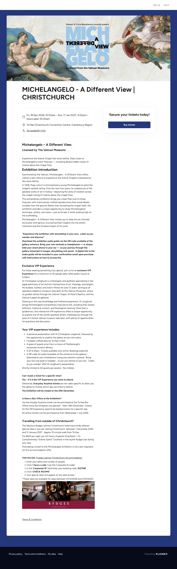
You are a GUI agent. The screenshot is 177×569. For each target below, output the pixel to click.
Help (60, 554)
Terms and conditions (35, 554)
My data (52, 554)
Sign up (156, 5)
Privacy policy (15, 554)
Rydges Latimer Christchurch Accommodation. (59, 457)
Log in (166, 5)
